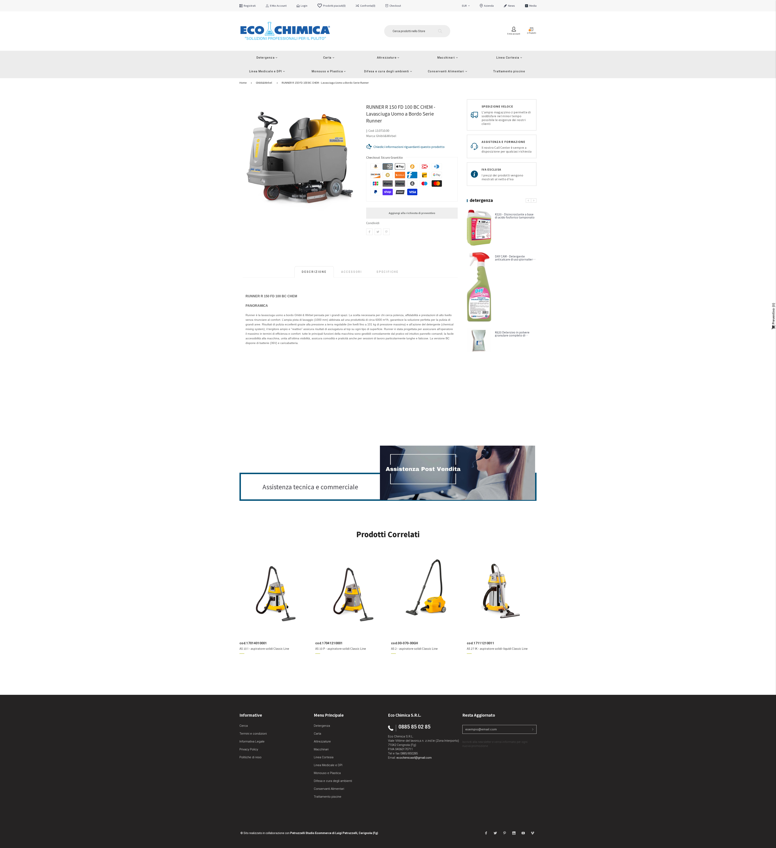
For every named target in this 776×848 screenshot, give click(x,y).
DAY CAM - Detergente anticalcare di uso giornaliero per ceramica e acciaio (515, 259)
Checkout (395, 5)
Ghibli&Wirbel (264, 82)
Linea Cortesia (323, 757)
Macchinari (321, 749)
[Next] (534, 200)
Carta (317, 733)
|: (367, 130)
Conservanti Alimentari (329, 789)
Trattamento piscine (327, 796)
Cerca (243, 726)
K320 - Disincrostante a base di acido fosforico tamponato (515, 215)
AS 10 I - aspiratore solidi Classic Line (264, 649)
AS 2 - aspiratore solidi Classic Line (414, 649)
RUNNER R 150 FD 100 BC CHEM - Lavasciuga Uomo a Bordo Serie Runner (325, 82)
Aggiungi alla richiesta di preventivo (412, 213)
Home (243, 82)
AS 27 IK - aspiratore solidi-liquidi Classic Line (497, 649)
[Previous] (528, 200)
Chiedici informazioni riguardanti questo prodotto (409, 146)
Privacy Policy (248, 749)
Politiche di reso (250, 757)
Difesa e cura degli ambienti (333, 781)
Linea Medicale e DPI (328, 765)
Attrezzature (322, 741)
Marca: (370, 136)
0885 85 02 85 (414, 727)
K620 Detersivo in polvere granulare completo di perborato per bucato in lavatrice (512, 336)
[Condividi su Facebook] (369, 232)
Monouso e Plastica (327, 773)
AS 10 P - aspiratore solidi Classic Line (340, 649)
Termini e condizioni (253, 733)
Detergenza (322, 726)
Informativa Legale (252, 741)
